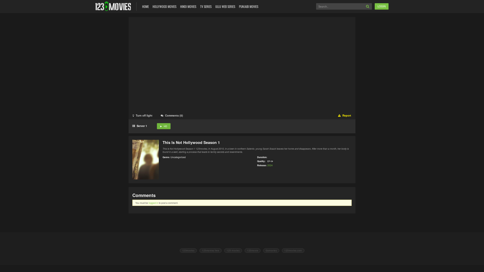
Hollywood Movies (164, 6)
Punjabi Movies (248, 6)
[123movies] (113, 6)
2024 (270, 165)
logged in (153, 202)
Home (145, 6)
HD (165, 126)
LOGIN (382, 6)
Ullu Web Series (225, 6)
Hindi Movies (188, 6)
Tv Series (206, 6)
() (174, 115)
